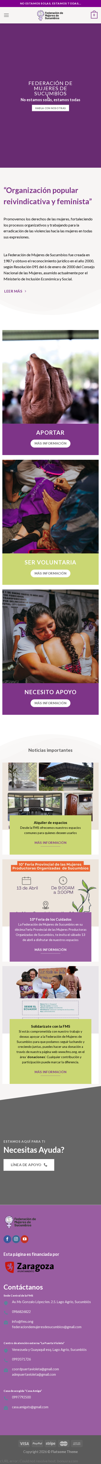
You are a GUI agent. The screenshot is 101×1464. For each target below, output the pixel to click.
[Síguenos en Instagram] (16, 1239)
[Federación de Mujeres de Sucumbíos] (50, 15)
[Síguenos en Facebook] (7, 1239)
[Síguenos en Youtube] (24, 1239)
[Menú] (6, 15)
